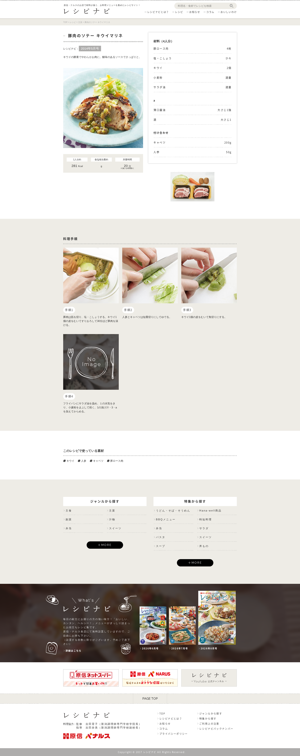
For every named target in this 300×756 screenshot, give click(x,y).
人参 (83, 460)
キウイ (70, 460)
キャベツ (97, 460)
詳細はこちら (73, 651)
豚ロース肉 (116, 460)
